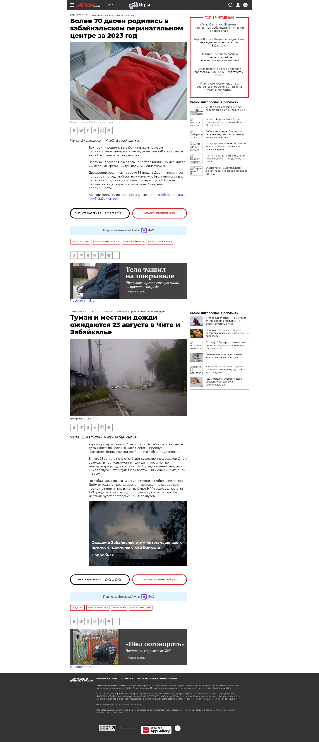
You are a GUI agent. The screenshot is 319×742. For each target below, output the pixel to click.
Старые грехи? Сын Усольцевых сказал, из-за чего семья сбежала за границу (226, 170)
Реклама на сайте (106, 678)
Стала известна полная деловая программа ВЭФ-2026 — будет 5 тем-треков (219, 72)
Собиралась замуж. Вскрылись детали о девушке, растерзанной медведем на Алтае (225, 134)
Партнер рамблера (128, 728)
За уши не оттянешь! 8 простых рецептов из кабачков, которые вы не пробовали (227, 333)
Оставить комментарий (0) (159, 213)
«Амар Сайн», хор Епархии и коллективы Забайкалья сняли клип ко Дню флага (219, 27)
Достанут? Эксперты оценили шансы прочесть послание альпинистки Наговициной (227, 345)
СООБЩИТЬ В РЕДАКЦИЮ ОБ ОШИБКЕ (157, 678)
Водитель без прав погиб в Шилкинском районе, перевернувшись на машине (219, 57)
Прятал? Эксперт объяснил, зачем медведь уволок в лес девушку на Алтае (225, 158)
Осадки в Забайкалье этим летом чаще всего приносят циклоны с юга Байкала (137, 545)
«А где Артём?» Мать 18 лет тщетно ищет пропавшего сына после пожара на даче (226, 146)
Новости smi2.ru (82, 300)
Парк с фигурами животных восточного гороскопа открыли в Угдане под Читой (219, 87)
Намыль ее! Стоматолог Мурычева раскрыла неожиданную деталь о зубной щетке (225, 369)
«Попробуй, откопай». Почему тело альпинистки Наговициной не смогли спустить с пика (226, 320)
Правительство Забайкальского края (91, 122)
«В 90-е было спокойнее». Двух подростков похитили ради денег (225, 108)
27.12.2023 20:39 (79, 15)
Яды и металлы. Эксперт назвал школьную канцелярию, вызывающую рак (224, 381)
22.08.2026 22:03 (79, 311)
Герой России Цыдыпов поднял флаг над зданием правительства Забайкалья (219, 42)
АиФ (96, 418)
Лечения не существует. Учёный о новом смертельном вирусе (225, 356)
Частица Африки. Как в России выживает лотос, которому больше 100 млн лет (226, 122)
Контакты (127, 678)
